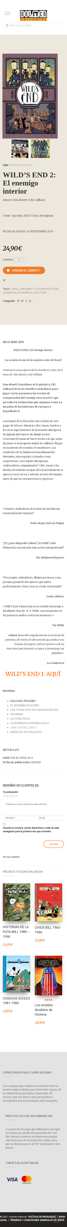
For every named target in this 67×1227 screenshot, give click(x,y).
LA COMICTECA (20, 718)
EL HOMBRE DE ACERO (25, 705)
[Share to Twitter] (22, 300)
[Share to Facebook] (26, 300)
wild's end (40, 292)
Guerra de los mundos (17, 292)
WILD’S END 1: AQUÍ (33, 673)
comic (14, 288)
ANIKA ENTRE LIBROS (23, 727)
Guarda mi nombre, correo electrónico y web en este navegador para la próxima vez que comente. (31, 829)
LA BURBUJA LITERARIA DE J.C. (30, 723)
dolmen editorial (47, 288)
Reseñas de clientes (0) (21, 785)
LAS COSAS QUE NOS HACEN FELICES (34, 709)
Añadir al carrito (25, 270)
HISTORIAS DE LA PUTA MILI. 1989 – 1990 (16, 931)
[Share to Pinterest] (18, 300)
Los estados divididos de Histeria (44, 1009)
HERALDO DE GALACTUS (26, 732)
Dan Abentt (27, 288)
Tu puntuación (10, 792)
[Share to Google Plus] (30, 300)
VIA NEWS (16, 714)
